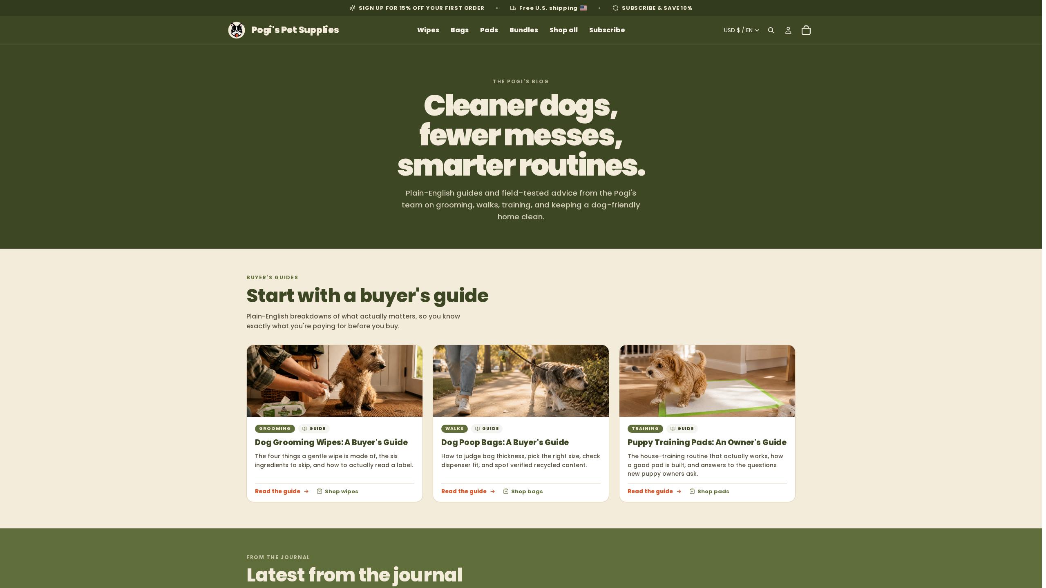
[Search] (771, 30)
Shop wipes (341, 491)
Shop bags (527, 491)
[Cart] (806, 30)
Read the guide (277, 491)
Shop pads (713, 491)
